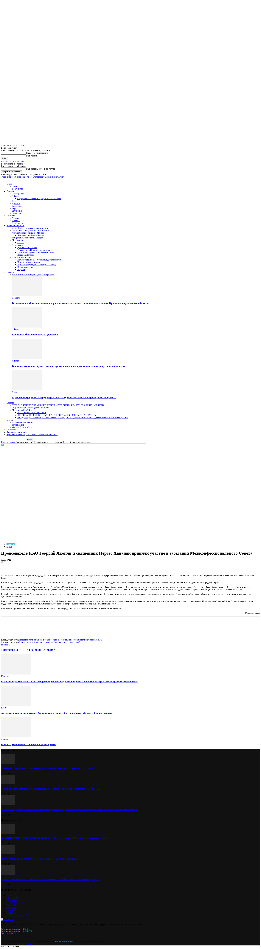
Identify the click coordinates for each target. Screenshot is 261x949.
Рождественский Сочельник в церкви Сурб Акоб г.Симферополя (39, 858)
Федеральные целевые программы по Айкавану (39, 198)
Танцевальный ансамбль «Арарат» (28, 238)
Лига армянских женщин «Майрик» (29, 233)
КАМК (20, 242)
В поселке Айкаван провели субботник (35, 334)
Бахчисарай (17, 211)
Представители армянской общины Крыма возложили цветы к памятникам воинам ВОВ (60, 640)
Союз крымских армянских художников (30, 230)
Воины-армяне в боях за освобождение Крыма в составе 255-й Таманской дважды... (50, 879)
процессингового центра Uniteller (64, 941)
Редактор (5, 644)
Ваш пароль (31, 156)
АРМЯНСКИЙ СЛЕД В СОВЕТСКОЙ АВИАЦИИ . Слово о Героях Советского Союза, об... (55, 838)
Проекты (16, 220)
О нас (9, 184)
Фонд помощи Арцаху (17, 432)
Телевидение (18, 425)
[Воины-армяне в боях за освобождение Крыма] (16, 737)
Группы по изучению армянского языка (35, 252)
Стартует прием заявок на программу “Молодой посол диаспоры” (49, 642)
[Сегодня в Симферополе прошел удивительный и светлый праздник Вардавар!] (8, 763)
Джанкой (16, 203)
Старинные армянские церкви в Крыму (30, 408)
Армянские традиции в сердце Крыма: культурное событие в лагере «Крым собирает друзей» (56, 712)
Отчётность (17, 223)
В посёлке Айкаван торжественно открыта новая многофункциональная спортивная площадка (68, 366)
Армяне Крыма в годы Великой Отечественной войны (32, 434)
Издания (21, 269)
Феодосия (16, 213)
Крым (26, 274)
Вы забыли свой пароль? (12, 161)
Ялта (14, 201)
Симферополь (18, 194)
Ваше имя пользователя (37, 153)
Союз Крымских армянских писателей (30, 228)
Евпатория (17, 206)
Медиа (10, 420)
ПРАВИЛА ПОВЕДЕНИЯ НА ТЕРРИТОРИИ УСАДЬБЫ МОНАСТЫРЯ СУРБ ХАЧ (57, 415)
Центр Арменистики (21, 257)
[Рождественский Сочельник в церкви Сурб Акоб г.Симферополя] (8, 853)
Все (13, 274)
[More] (41, 566)
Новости (11, 272)
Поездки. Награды (26, 255)
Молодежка (17, 240)
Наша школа (17, 245)
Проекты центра (25, 267)
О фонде (16, 218)
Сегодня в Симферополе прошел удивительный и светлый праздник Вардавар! (48, 768)
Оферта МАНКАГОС (8, 933)
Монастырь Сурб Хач (22, 410)
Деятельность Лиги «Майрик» (31, 235)
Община (10, 191)
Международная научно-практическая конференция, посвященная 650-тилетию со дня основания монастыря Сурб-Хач (72, 417)
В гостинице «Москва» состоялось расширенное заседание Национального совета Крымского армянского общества (80, 303)
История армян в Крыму (28, 262)
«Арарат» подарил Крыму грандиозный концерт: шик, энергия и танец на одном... (50, 788)
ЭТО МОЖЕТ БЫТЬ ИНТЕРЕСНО (19, 650)
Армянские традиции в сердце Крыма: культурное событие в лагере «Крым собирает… (64, 397)
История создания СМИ (23, 422)
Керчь (14, 208)
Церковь (10, 403)
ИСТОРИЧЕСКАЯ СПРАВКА (31, 412)
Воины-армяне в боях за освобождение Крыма (28, 744)
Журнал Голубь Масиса (23, 427)
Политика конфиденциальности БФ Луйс (15, 929)
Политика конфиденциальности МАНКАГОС (16, 931)
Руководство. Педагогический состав (34, 250)
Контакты (11, 430)
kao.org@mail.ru (26, 944)
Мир (31, 274)
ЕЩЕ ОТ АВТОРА (46, 650)
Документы (17, 189)
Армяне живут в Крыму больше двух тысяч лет (39, 260)
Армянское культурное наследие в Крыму (36, 264)
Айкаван (16, 196)
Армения (5, 739)
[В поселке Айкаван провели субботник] (27, 327)
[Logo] (1, 179)
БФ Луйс (11, 216)
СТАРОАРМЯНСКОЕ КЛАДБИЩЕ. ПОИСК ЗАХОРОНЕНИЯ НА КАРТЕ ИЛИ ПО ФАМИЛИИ (58, 405)
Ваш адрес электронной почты (40, 169)
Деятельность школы (27, 247)
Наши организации (15, 225)
